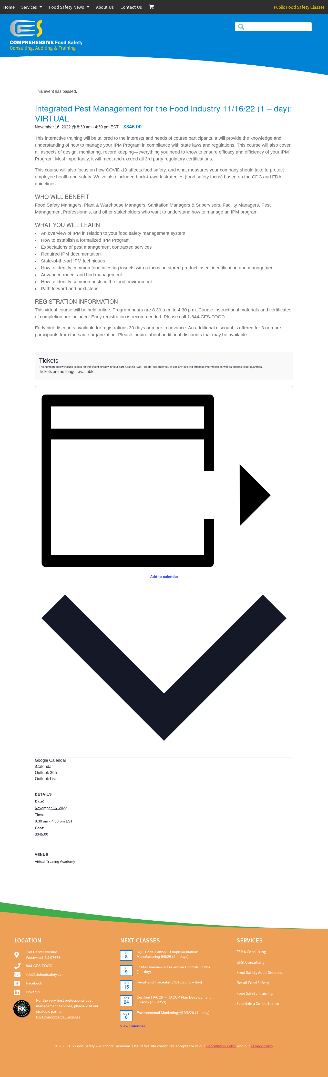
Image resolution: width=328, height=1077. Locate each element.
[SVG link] (53, 34)
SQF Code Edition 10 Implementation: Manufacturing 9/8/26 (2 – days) (167, 954)
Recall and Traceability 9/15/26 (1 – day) (169, 982)
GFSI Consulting (251, 962)
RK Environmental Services (58, 1017)
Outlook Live (46, 779)
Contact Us (131, 7)
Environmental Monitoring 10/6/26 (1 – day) (173, 1013)
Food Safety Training (255, 993)
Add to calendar (164, 576)
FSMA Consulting (251, 951)
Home (9, 7)
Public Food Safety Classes (299, 7)
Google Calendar (50, 760)
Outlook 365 (46, 772)
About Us (105, 7)
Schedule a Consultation (258, 1003)
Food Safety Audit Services (259, 972)
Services (29, 7)
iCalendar (44, 766)
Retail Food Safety (253, 982)
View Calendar (132, 1026)
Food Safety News (66, 7)
